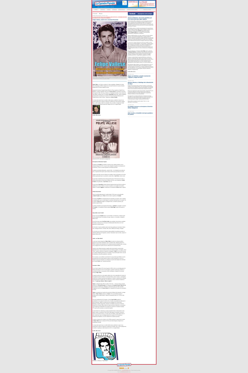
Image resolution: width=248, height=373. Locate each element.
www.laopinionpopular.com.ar (126, 370)
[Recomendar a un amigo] (95, 13)
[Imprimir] (100, 13)
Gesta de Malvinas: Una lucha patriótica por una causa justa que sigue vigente (140, 18)
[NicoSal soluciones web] (124, 368)
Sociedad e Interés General (97, 15)
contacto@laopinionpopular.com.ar (125, 371)
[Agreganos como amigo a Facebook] (141, 14)
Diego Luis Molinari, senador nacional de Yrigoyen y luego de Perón (139, 76)
